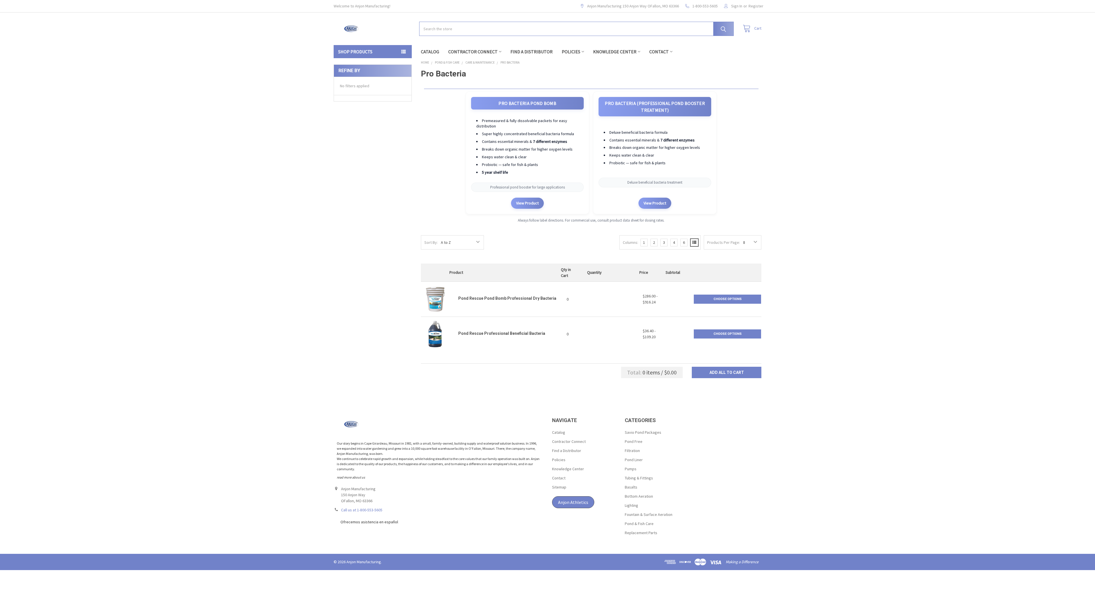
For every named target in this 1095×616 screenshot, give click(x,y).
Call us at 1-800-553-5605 (361, 509)
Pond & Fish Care (639, 523)
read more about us (351, 477)
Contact (659, 51)
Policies (571, 51)
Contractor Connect (473, 51)
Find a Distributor (531, 51)
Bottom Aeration (639, 496)
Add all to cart (726, 372)
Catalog (430, 51)
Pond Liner (634, 459)
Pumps (630, 468)
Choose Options (727, 299)
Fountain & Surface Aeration (648, 514)
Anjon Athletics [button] (573, 502)
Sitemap (559, 487)
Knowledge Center (614, 51)
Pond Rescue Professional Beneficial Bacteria (501, 333)
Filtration (632, 450)
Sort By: (431, 242)
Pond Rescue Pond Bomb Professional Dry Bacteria (507, 298)
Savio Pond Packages (643, 432)
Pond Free (633, 441)
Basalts (631, 487)
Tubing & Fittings (639, 478)
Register (756, 6)
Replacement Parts (641, 532)
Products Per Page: (723, 242)
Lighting (631, 505)
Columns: (630, 242)
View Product (527, 203)
